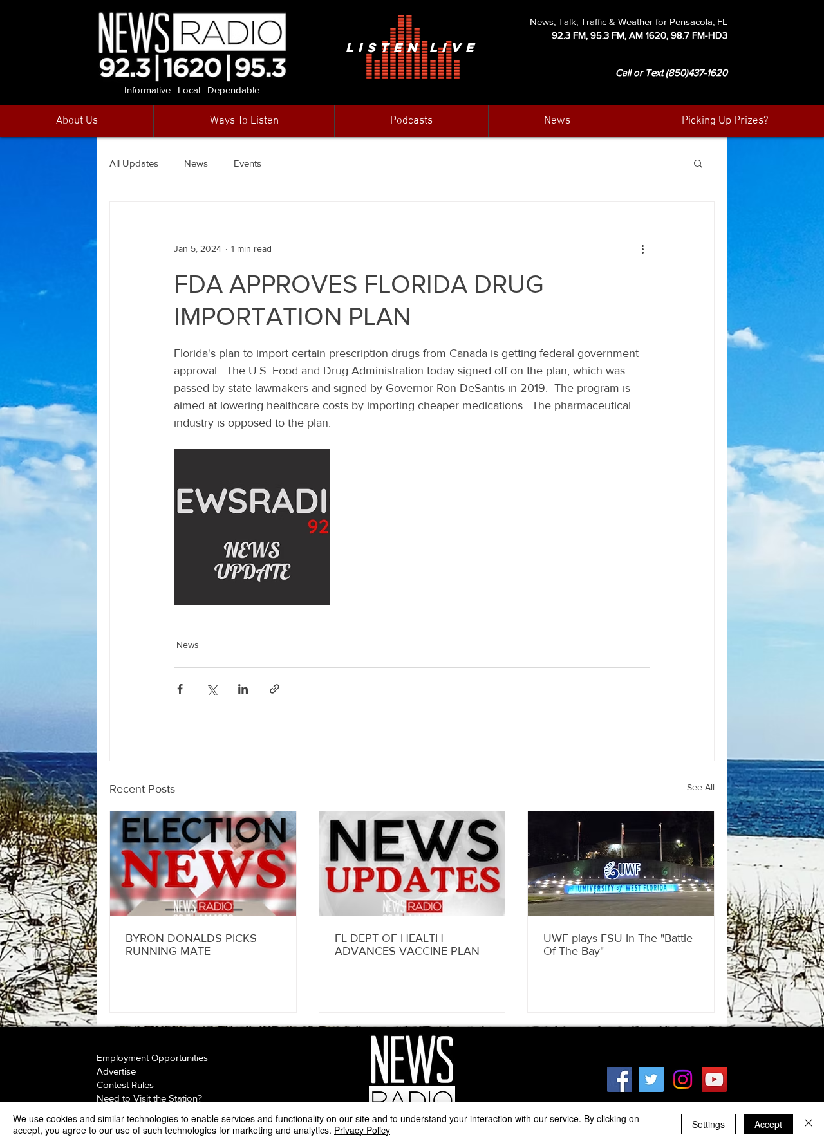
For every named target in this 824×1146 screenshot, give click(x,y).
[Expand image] (252, 527)
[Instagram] (682, 1079)
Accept (768, 1124)
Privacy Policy (362, 1129)
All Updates (133, 163)
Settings (708, 1124)
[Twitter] (651, 1079)
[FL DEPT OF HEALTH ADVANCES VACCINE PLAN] (412, 863)
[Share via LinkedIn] (243, 689)
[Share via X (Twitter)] (211, 689)
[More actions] (642, 248)
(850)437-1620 (696, 72)
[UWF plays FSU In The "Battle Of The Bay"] (621, 863)
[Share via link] (274, 689)
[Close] (808, 1124)
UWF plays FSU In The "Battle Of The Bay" (618, 944)
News (196, 163)
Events (247, 163)
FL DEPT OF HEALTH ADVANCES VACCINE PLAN (407, 944)
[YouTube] (714, 1079)
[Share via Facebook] (180, 689)
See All (701, 787)
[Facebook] (619, 1079)
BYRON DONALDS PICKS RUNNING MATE (191, 944)
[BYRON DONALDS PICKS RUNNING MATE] (203, 863)
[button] (557, 121)
